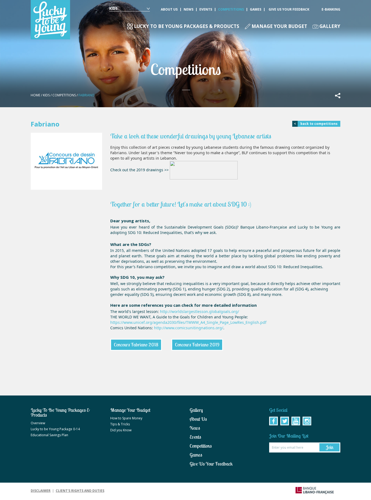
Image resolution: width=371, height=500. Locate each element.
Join (329, 447)
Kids (113, 8)
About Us (169, 9)
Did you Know (120, 430)
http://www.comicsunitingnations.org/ (188, 327)
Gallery (329, 26)
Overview (38, 423)
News (188, 9)
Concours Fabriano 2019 (197, 344)
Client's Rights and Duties (80, 490)
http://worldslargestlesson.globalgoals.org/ (199, 311)
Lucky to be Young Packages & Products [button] (186, 26)
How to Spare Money (126, 418)
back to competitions (316, 123)
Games (255, 9)
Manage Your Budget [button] (279, 26)
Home (35, 95)
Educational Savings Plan (49, 435)
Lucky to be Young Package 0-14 (55, 429)
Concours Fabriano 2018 (136, 344)
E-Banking (331, 9)
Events (205, 9)
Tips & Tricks (120, 424)
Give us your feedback (289, 9)
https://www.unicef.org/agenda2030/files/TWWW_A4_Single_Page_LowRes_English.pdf (188, 322)
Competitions (231, 9)
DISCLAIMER (41, 490)
